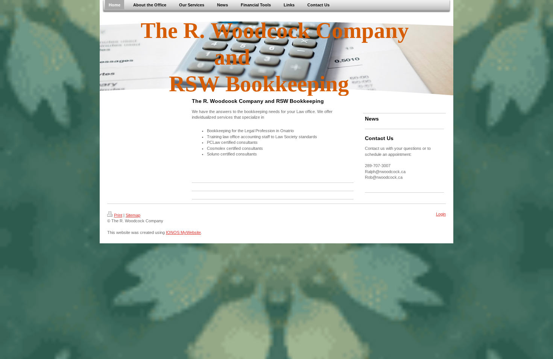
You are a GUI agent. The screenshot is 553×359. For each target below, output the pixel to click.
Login (441, 214)
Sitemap (133, 215)
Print (118, 215)
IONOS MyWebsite (183, 232)
